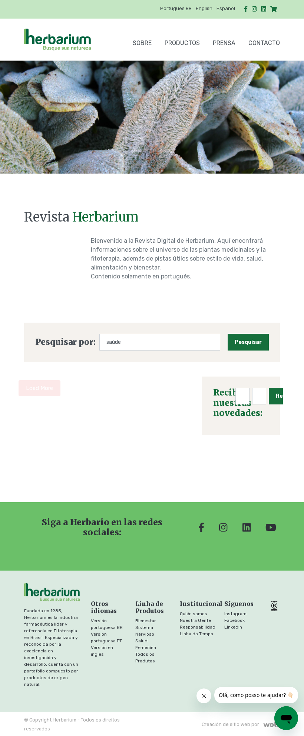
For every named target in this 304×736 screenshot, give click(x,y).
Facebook (234, 620)
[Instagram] (254, 9)
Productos (182, 42)
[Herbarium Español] (62, 39)
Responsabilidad (197, 627)
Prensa (224, 42)
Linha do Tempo (196, 633)
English (204, 8)
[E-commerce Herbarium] (273, 9)
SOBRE (142, 42)
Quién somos (193, 613)
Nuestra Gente (195, 620)
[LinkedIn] (263, 9)
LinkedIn (233, 627)
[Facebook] (246, 9)
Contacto (264, 42)
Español (226, 8)
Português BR (176, 8)
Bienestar (145, 620)
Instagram (235, 613)
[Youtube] (270, 527)
